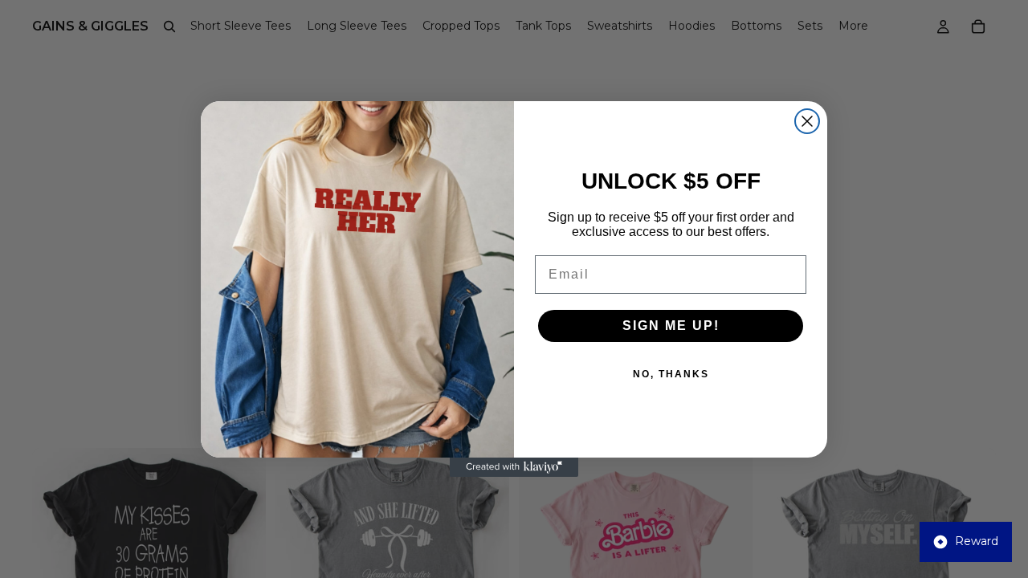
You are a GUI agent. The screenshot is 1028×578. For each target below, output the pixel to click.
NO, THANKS (671, 374)
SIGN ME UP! (671, 325)
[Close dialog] (807, 121)
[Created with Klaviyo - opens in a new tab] (514, 467)
